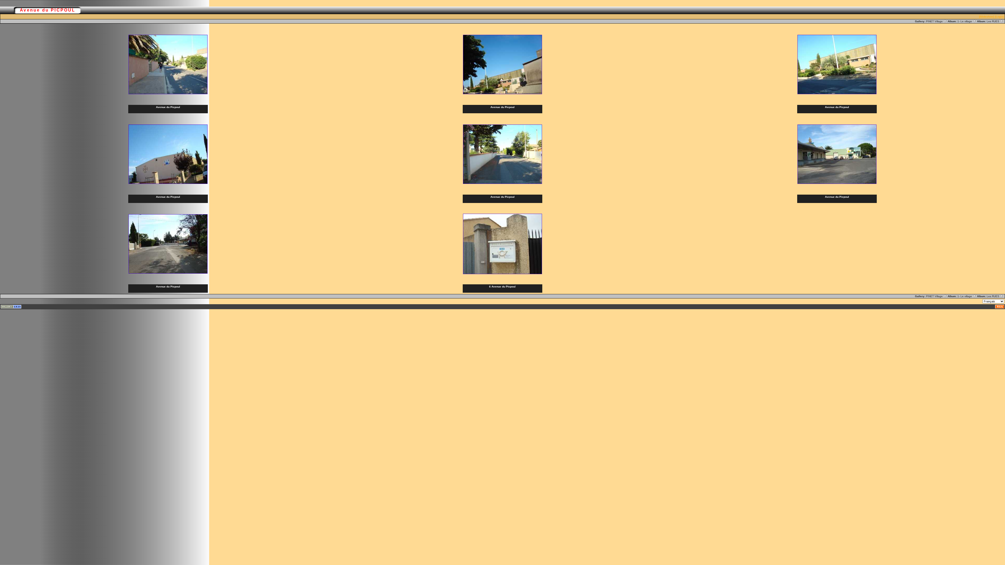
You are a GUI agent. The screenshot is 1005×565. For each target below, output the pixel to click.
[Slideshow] (986, 16)
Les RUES (993, 21)
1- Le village (965, 21)
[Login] (999, 16)
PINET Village (934, 21)
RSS (1000, 306)
